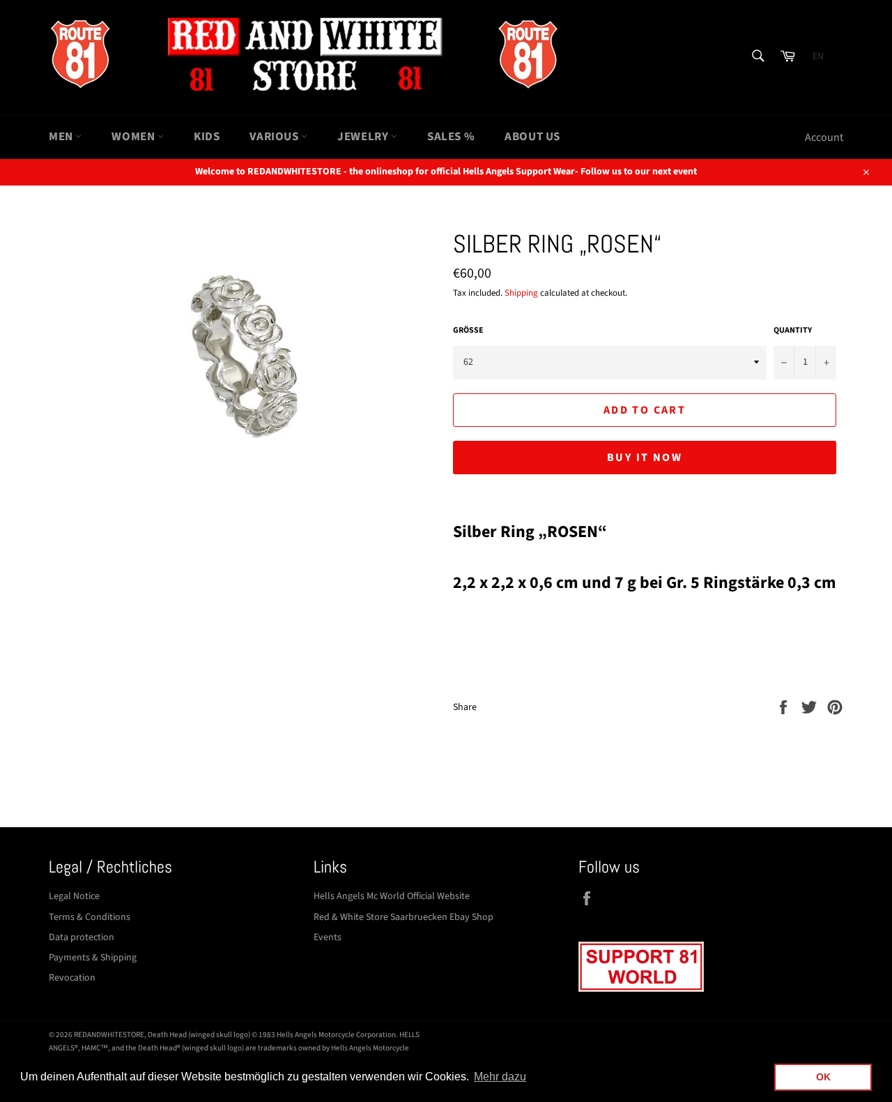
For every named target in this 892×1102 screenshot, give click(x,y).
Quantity (793, 330)
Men (62, 136)
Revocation (72, 978)
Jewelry (364, 136)
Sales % (451, 136)
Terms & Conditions (89, 917)
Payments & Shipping (93, 958)
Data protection (81, 937)
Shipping (521, 293)
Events (327, 937)
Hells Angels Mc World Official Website (392, 896)
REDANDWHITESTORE (109, 1034)
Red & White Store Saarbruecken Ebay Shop (403, 917)
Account (824, 137)
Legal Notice (74, 896)
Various (275, 136)
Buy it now (644, 457)
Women (134, 136)
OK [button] (823, 1076)
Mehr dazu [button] (500, 1076)
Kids (207, 136)
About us (532, 136)
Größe (468, 330)
